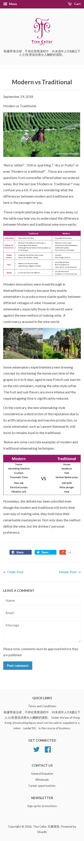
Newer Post (68, 572)
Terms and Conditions (42, 706)
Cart (77, 4)
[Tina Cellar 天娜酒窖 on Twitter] (36, 751)
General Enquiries (42, 773)
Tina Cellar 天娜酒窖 (46, 826)
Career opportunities (42, 785)
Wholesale (42, 779)
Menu (12, 4)
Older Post (15, 572)
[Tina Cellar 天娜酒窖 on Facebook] (48, 751)
